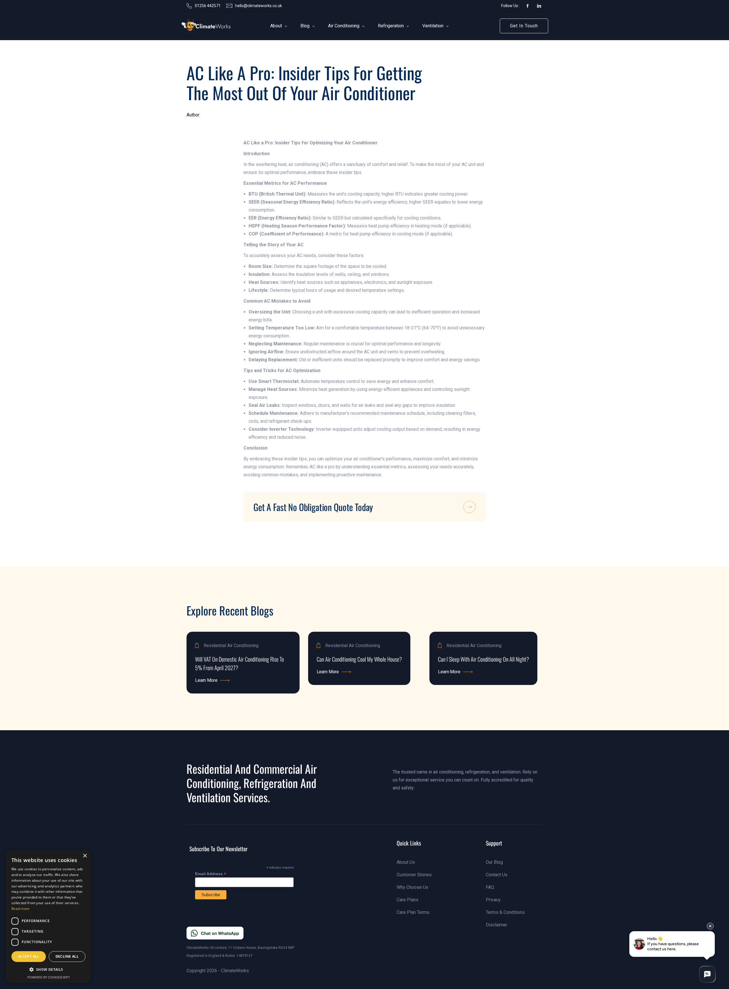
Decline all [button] (67, 956)
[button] (276, 26)
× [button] (85, 856)
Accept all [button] (28, 956)
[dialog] (48, 916)
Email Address (210, 874)
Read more (20, 908)
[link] (197, 26)
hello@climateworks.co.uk (258, 5)
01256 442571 (208, 5)
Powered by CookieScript (48, 977)
